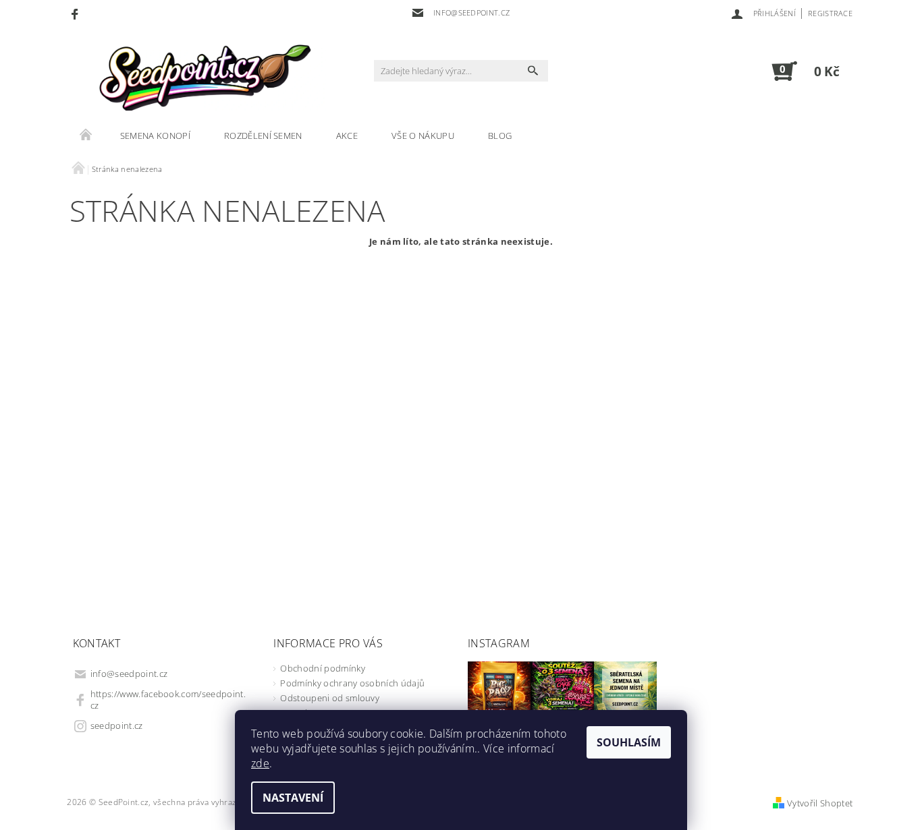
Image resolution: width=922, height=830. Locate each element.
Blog (500, 135)
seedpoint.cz (116, 725)
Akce (347, 135)
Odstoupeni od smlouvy (329, 698)
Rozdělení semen (263, 135)
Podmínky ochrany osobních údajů (352, 683)
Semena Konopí (155, 135)
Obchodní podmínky (322, 668)
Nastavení (293, 797)
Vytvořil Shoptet (819, 803)
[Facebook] (77, 13)
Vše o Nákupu (422, 135)
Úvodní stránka (86, 135)
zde (260, 763)
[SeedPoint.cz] (201, 78)
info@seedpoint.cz (128, 674)
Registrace (830, 13)
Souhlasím (629, 742)
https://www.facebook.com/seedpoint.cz (168, 699)
